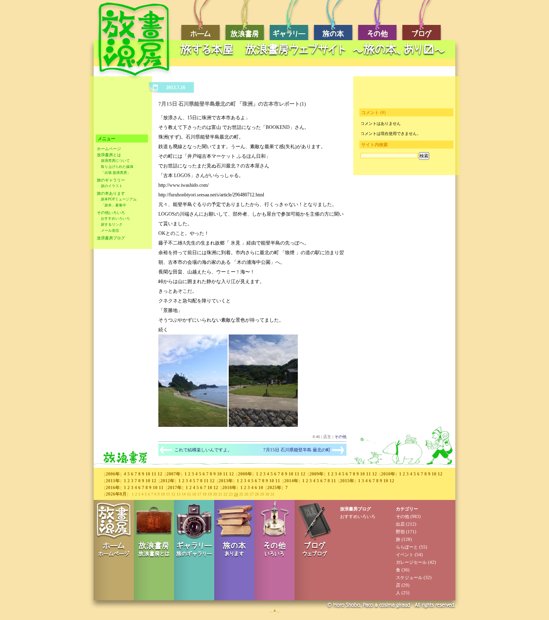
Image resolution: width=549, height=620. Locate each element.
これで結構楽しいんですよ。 (203, 449)
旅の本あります (111, 193)
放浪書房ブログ (111, 238)
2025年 (274, 487)
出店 (400, 524)
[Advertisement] (315, 62)
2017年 (175, 487)
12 (160, 473)
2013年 (226, 480)
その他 (340, 436)
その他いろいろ (111, 212)
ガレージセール (411, 562)
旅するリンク (112, 224)
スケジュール (409, 577)
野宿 (400, 531)
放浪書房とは (109, 155)
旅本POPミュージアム (119, 199)
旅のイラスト (112, 186)
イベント (405, 554)
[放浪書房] (192, 425)
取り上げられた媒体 (117, 167)
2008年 (245, 473)
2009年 (316, 473)
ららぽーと (407, 547)
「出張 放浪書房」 (116, 173)
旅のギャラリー (111, 180)
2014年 (291, 480)
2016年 (113, 487)
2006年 (113, 473)
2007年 (173, 473)
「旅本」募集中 (113, 205)
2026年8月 (116, 494)
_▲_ (274, 610)
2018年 (229, 487)
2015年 (347, 480)
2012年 (167, 480)
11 (154, 473)
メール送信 (110, 230)
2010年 (388, 473)
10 (147, 473)
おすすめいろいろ (115, 218)
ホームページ (109, 149)
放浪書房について (115, 161)
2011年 (113, 480)
